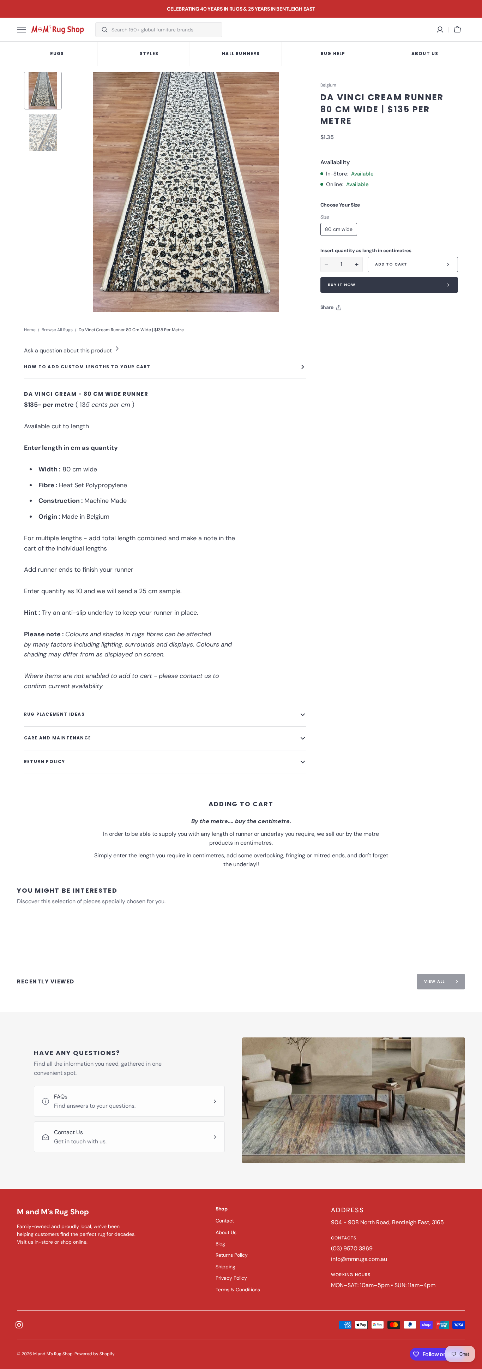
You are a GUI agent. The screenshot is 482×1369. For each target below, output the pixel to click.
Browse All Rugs (57, 330)
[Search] (102, 30)
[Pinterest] (358, 325)
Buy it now (342, 284)
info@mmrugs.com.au (359, 1259)
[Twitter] (332, 325)
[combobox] (165, 30)
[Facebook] (345, 325)
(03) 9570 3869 (352, 1248)
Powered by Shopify (94, 1354)
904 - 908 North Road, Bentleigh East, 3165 (387, 1222)
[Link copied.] (372, 325)
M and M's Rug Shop (53, 1354)
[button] (457, 29)
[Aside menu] (24, 30)
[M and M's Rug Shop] (57, 29)
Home (30, 330)
